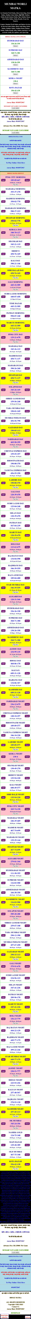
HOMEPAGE (15, 1313)
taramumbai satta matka (13, 1202)
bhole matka (4, 1188)
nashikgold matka (15, 1190)
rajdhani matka (17, 1183)
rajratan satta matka (18, 1208)
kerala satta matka (24, 1192)
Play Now (15, 184)
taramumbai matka (9, 1178)
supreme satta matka (24, 1211)
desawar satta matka (9, 1200)
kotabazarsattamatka (18, 1220)
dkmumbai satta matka (22, 1216)
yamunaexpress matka (9, 1182)
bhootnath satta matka (22, 1205)
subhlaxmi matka (19, 1173)
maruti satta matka (24, 1197)
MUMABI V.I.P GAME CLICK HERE (15, 107)
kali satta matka (25, 1193)
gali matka (12, 1173)
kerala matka (5, 1172)
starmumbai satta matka (21, 1210)
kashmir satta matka (11, 1216)
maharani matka (5, 1177)
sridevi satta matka (16, 1193)
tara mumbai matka (6, 1222)
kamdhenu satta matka (18, 1213)
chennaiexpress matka (19, 1180)
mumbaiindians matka (19, 1178)
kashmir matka (26, 1188)
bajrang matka (18, 1188)
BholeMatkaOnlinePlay (4, 1316)
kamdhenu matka (18, 1187)
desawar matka (13, 1177)
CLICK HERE (15, 108)
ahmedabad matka (9, 1187)
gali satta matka (15, 1195)
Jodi (3, 180)
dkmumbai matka (6, 1190)
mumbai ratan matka (19, 1222)
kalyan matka (10, 1188)
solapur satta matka (19, 1200)
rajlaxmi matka (25, 1183)
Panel (27, 180)
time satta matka (6, 1197)
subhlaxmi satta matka (25, 1195)
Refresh (15, 46)
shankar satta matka (6, 1193)
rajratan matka (9, 1183)
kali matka (26, 1172)
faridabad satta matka (22, 1203)
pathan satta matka (14, 1197)
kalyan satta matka (18, 1215)
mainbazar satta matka (18, 1218)
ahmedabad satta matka (6, 1213)
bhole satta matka (9, 1215)
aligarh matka (13, 1185)
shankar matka (12, 1172)
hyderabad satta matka (13, 1211)
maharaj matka (18, 1175)
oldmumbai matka (6, 1192)
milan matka (25, 1182)
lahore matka (18, 1182)
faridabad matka (9, 1180)
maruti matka (11, 1175)
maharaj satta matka (6, 1198)
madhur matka (26, 1175)
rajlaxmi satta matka (9, 1210)
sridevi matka (20, 1172)
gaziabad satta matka (11, 1203)
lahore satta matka (19, 1206)
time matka (27, 1173)
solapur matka (20, 1177)
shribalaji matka (5, 1173)
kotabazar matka (15, 1192)
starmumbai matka (5, 1185)
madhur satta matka (17, 1198)
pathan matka (4, 1175)
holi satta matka (8, 1208)
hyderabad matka (22, 1185)
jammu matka (26, 1187)
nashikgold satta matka (6, 1218)
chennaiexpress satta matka (9, 1205)
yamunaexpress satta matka (7, 1206)
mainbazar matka (24, 1190)
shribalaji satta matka (5, 1195)
